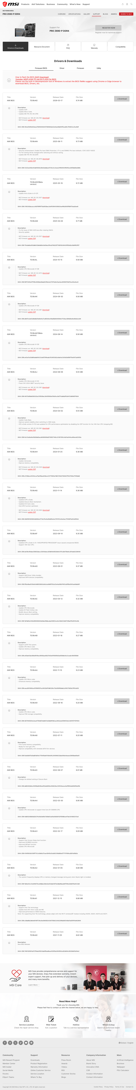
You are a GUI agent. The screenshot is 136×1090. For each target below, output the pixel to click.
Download (123, 99)
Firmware (80, 68)
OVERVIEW (61, 14)
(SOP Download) (41, 77)
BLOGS (105, 14)
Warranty (94, 48)
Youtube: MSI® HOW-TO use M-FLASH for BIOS (35, 79)
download (46, 118)
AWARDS (114, 14)
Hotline (76, 1026)
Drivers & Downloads (16, 48)
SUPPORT (96, 14)
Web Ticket (51, 1026)
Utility (99, 68)
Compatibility (120, 47)
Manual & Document (42, 47)
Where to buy (108, 1027)
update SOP (32, 120)
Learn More (33, 985)
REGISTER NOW (108, 28)
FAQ (68, 48)
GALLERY (87, 14)
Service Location (26, 1026)
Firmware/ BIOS (41, 68)
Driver (62, 68)
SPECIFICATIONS (74, 14)
